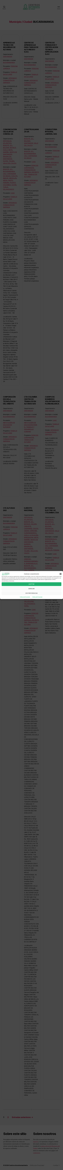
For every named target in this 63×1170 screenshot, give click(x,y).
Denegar (31, 588)
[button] (60, 574)
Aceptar (31, 584)
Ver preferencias (31, 593)
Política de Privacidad (25, 596)
